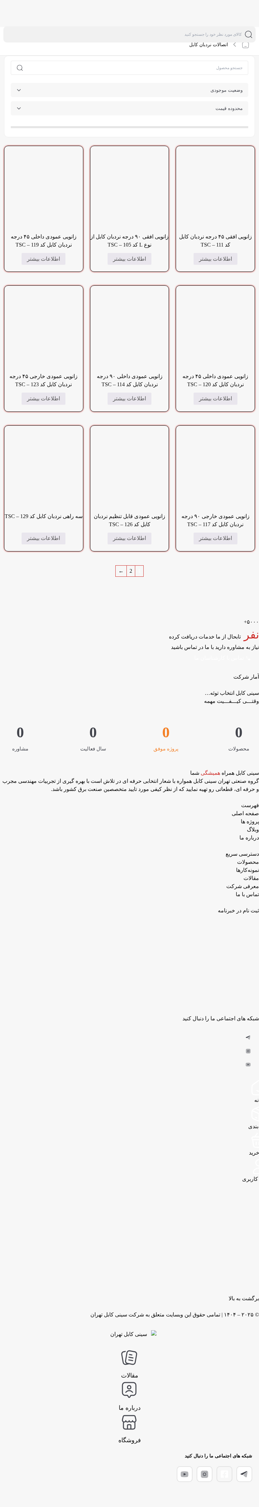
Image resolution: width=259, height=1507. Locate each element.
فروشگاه (129, 1440)
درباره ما (249, 838)
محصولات (248, 862)
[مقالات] (129, 1357)
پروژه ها (250, 821)
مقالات (251, 878)
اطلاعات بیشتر (215, 259)
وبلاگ (253, 829)
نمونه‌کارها (247, 870)
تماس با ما (247, 894)
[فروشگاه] (129, 1422)
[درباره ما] (129, 1390)
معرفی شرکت (242, 886)
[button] (248, 1037)
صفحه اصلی (245, 813)
